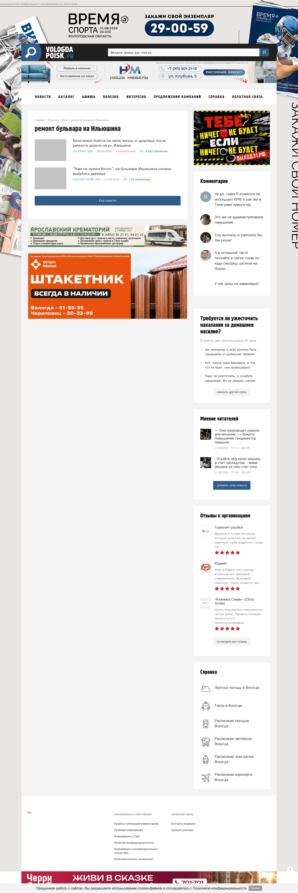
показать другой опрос (232, 392)
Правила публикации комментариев (136, 823)
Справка (208, 672)
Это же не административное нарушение (239, 219)
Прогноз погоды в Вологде (237, 687)
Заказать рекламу (182, 830)
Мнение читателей (219, 419)
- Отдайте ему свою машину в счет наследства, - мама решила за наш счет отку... (237, 463)
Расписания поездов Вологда (232, 723)
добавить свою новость (232, 485)
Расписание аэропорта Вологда (233, 777)
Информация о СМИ (127, 836)
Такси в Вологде (228, 705)
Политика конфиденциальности (134, 842)
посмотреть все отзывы (232, 641)
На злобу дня (83, 151)
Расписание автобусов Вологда (233, 741)
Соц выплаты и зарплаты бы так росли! (238, 237)
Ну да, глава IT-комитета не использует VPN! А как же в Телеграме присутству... (238, 199)
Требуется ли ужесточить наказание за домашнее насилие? (229, 325)
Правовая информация (128, 830)
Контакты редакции (183, 823)
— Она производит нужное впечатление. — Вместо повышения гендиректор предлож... (237, 436)
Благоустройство (87, 179)
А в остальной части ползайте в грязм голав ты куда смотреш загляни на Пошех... (237, 260)
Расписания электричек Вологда (234, 759)
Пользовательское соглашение (133, 859)
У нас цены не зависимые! (237, 283)
